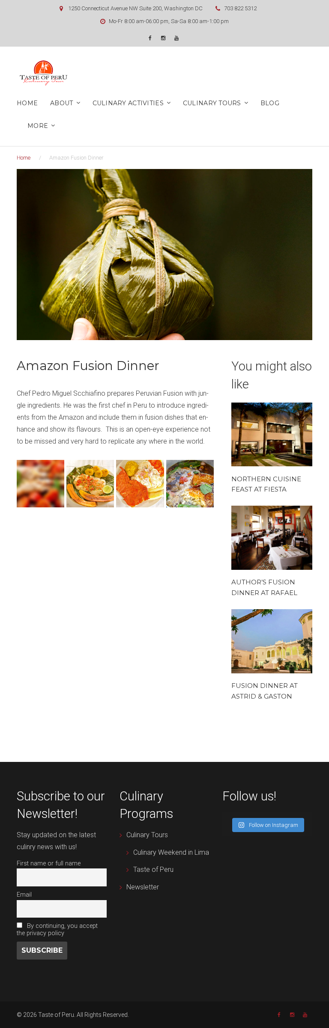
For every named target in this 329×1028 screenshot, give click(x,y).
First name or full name (49, 863)
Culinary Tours (212, 103)
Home (27, 103)
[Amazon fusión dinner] (90, 483)
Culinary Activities (128, 103)
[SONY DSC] (140, 483)
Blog (269, 103)
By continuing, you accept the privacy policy (57, 929)
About (61, 103)
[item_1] (40, 483)
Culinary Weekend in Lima (171, 852)
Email (24, 894)
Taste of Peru (153, 869)
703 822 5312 (240, 8)
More (37, 126)
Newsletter (142, 887)
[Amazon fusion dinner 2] (190, 483)
